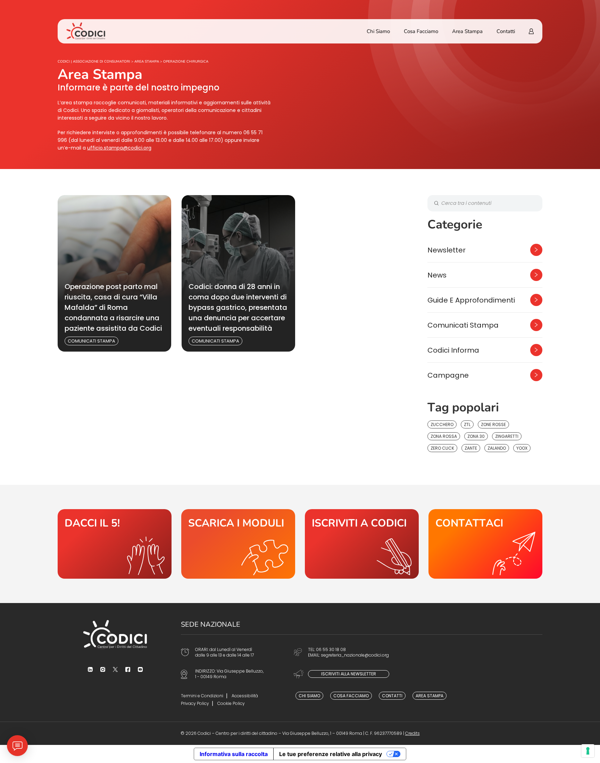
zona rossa (444, 436)
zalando (497, 448)
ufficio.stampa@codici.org (119, 147)
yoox (521, 448)
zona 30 (476, 436)
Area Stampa (467, 31)
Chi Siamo (378, 31)
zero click (442, 448)
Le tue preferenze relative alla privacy (330, 753)
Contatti (506, 31)
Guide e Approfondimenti (471, 300)
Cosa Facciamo (421, 31)
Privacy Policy (195, 703)
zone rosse (493, 424)
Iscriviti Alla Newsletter (348, 674)
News (437, 275)
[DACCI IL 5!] (115, 544)
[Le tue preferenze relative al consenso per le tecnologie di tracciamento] (587, 750)
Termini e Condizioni (202, 696)
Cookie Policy (231, 703)
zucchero (442, 424)
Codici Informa (453, 350)
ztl (467, 424)
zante (471, 448)
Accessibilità (245, 696)
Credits (412, 733)
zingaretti (506, 436)
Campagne (448, 375)
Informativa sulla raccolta (234, 753)
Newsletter (446, 250)
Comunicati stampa (91, 341)
